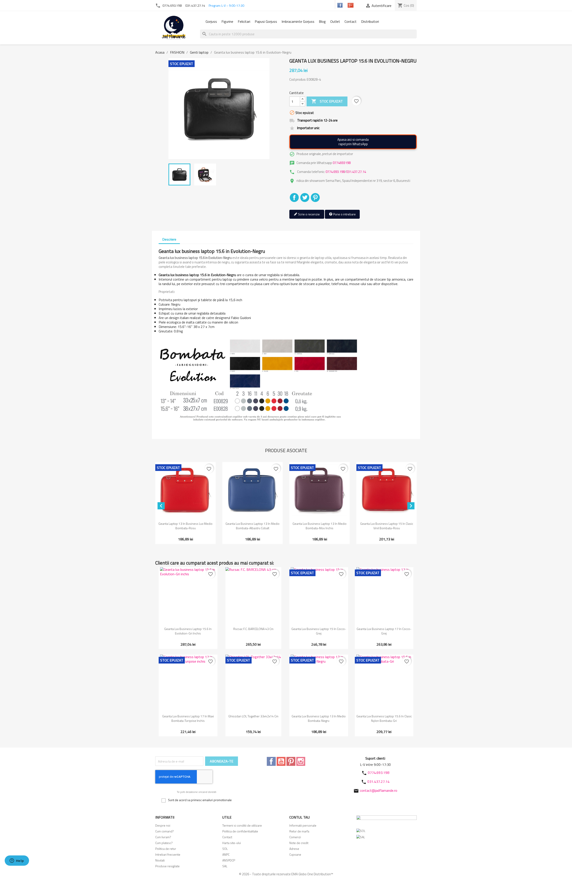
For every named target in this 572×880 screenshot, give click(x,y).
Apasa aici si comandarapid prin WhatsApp (353, 142)
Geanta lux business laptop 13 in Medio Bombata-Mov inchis (319, 525)
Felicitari (244, 21)
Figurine (227, 21)
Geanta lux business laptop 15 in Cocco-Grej (318, 631)
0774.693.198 (172, 5)
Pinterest (315, 197)
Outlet (335, 21)
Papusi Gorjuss (266, 21)
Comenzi (295, 837)
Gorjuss (211, 21)
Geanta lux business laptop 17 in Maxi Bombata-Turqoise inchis (188, 718)
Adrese (294, 848)
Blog (322, 21)
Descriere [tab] (169, 239)
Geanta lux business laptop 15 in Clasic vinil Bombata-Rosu (386, 525)
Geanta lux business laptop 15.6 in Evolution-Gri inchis (188, 631)
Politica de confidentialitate (240, 831)
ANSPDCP (228, 860)
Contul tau (299, 817)
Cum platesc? (164, 842)
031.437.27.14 (195, 5)
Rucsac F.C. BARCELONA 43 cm (253, 628)
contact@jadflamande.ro (378, 790)
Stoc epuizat (327, 101)
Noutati (160, 860)
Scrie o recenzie (308, 214)
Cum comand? (164, 831)
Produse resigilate (167, 866)
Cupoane (295, 854)
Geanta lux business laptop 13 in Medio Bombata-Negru (319, 718)
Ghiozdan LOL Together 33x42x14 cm (253, 716)
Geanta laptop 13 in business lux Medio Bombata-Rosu (185, 525)
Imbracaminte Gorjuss (298, 21)
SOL (225, 848)
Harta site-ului (231, 842)
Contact (351, 21)
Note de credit (298, 842)
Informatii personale (302, 825)
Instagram (300, 761)
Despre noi (162, 825)
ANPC (225, 854)
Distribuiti (294, 197)
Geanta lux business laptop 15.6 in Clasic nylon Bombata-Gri (384, 718)
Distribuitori (370, 21)
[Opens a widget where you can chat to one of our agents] (16, 861)
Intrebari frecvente (167, 854)
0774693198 (342, 162)
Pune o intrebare (344, 214)
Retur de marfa (299, 831)
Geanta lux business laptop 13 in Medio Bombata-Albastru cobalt (252, 525)
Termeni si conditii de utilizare (242, 825)
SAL (224, 866)
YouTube (281, 761)
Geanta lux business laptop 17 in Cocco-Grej (384, 631)
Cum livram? (163, 837)
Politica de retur (165, 848)
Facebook (271, 761)
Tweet (304, 197)
